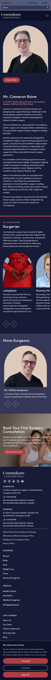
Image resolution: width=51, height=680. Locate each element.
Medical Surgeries (11, 599)
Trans (5, 573)
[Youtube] (22, 481)
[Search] (47, 7)
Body (5, 560)
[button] (13, 323)
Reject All (25, 674)
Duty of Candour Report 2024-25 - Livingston (18, 500)
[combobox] (23, 7)
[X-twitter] (18, 481)
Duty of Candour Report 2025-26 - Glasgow (18, 525)
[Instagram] (5, 481)
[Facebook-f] (9, 481)
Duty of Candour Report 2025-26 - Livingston (18, 503)
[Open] (47, 15)
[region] (25, 660)
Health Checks (9, 591)
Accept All (25, 661)
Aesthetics (8, 595)
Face (5, 564)
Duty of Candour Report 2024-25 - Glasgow (18, 523)
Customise (25, 668)
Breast (6, 555)
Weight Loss (8, 569)
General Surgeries (11, 577)
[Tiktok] (14, 481)
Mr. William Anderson (16, 390)
